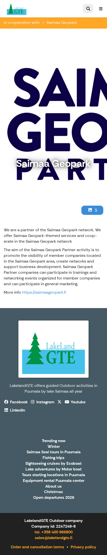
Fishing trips (53, 458)
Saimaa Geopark (62, 22)
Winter (54, 446)
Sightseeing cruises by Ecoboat (53, 463)
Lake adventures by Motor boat (53, 469)
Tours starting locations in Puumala (53, 475)
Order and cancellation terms (37, 547)
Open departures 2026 (53, 497)
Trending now (53, 441)
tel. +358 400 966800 (54, 532)
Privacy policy (83, 547)
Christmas (53, 492)
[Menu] (101, 8)
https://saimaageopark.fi (44, 292)
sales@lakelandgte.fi (53, 537)
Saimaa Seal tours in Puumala (54, 452)
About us (53, 486)
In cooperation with (22, 22)
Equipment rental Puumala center (53, 480)
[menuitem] (88, 8)
